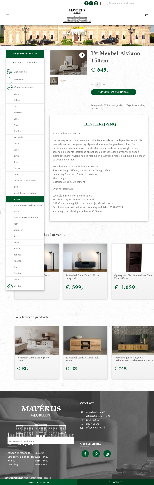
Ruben (17, 100)
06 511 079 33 (93, 419)
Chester (17, 273)
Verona (17, 168)
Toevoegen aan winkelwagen (114, 92)
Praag (16, 125)
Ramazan (18, 112)
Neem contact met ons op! (38, 482)
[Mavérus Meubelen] (77, 15)
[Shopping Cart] (146, 15)
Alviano (120, 105)
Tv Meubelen (138, 105)
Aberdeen (18, 230)
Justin (16, 156)
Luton (16, 174)
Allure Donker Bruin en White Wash (28, 208)
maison (17, 248)
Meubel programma (24, 87)
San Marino (19, 137)
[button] (82, 55)
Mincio (17, 94)
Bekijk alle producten (25, 54)
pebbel (17, 255)
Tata (15, 267)
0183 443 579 (92, 423)
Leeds (16, 143)
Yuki (15, 106)
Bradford (18, 131)
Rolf (16, 224)
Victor (16, 279)
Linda (16, 119)
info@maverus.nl (95, 427)
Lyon (16, 187)
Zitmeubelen (20, 72)
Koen (16, 162)
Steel (16, 236)
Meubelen (19, 79)
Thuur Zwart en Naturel (25, 180)
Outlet (17, 286)
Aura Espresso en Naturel (26, 217)
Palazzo (17, 261)
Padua (16, 242)
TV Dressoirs (110, 105)
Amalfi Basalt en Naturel (25, 193)
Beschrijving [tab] (100, 124)
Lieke (16, 150)
